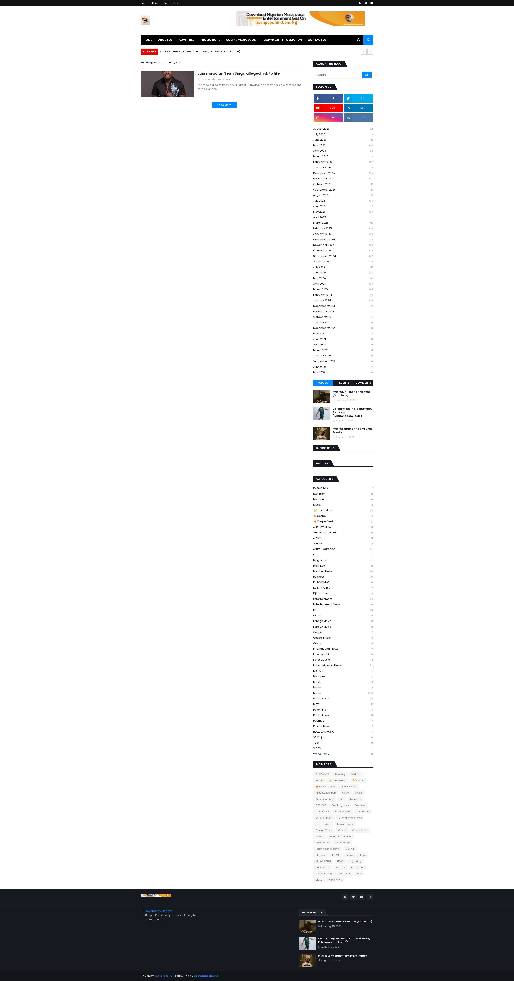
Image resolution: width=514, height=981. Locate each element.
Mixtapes (343, 676)
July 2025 (343, 201)
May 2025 (343, 212)
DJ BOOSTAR (343, 582)
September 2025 (343, 190)
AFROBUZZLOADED (343, 532)
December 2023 (343, 306)
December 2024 (343, 239)
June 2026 (343, 140)
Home (144, 3)
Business (343, 577)
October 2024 (343, 250)
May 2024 (343, 278)
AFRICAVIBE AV (343, 527)
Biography (343, 560)
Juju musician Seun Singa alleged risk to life (238, 73)
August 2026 (343, 129)
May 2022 (343, 333)
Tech (343, 743)
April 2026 (343, 151)
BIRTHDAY (343, 566)
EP (343, 610)
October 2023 (343, 317)
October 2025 (343, 184)
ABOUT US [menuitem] (165, 40)
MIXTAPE (343, 671)
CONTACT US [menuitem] (317, 40)
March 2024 (343, 289)
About (156, 3)
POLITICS (343, 721)
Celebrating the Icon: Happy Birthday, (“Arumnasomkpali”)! (352, 412)
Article (343, 543)
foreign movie (343, 621)
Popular (323, 383)
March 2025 (343, 223)
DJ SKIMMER (343, 488)
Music (343, 505)
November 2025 (343, 178)
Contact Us (170, 3)
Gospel (343, 632)
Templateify (163, 976)
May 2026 (343, 145)
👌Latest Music (343, 510)
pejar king (343, 710)
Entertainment (343, 599)
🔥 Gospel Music (343, 521)
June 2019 (343, 367)
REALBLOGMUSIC (343, 732)
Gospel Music (343, 638)
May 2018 (343, 372)
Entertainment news (343, 604)
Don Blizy (343, 494)
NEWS (343, 704)
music (343, 687)
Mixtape (343, 499)
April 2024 (343, 284)
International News (343, 649)
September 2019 (343, 361)
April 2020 (343, 344)
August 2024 (343, 261)
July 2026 (343, 134)
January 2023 (343, 322)
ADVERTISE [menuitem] (186, 40)
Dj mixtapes (343, 593)
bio (343, 555)
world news (343, 754)
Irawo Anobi (343, 654)
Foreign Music (343, 627)
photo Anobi (343, 715)
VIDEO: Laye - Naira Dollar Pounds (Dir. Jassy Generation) (200, 51)
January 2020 (343, 355)
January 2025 (343, 234)
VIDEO (343, 748)
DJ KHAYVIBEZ (343, 588)
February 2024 (343, 295)
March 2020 (343, 350)
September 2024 (343, 256)
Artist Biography (343, 549)
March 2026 (343, 156)
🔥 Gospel (343, 516)
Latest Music (343, 660)
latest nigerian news (343, 665)
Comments (363, 383)
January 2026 (343, 167)
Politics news (343, 726)
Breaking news (343, 571)
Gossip (343, 643)
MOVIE (343, 682)
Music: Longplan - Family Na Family (352, 430)
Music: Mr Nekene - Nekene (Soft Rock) (352, 393)
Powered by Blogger (158, 911)
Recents (343, 383)
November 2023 (343, 311)
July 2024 (343, 267)
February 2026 (343, 162)
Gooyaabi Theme (206, 976)
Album (343, 538)
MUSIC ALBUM (343, 698)
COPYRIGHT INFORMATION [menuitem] (283, 40)
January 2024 (343, 300)
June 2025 (343, 206)
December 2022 (343, 328)
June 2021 (343, 339)
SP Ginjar (343, 737)
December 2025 (343, 173)
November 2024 (343, 245)
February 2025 (343, 228)
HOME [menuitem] (148, 40)
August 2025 (343, 195)
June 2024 (343, 272)
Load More (224, 105)
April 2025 (343, 217)
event (343, 615)
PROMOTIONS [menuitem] (210, 40)
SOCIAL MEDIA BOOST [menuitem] (242, 40)
